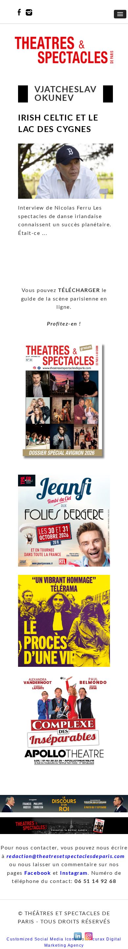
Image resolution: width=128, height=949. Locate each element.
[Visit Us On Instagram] (88, 940)
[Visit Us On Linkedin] (77, 940)
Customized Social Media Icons (42, 939)
